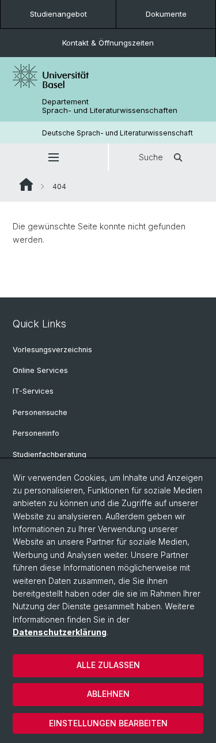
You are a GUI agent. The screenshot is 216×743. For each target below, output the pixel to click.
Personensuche (40, 412)
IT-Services (33, 391)
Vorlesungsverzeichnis (52, 349)
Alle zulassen (108, 665)
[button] (54, 157)
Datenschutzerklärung (60, 632)
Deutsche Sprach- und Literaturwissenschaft (117, 133)
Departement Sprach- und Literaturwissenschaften (109, 106)
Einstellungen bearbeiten (108, 723)
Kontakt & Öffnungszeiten (108, 42)
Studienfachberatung (49, 454)
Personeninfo (36, 433)
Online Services (40, 370)
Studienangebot (58, 13)
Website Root (26, 184)
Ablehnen (108, 694)
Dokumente (166, 13)
